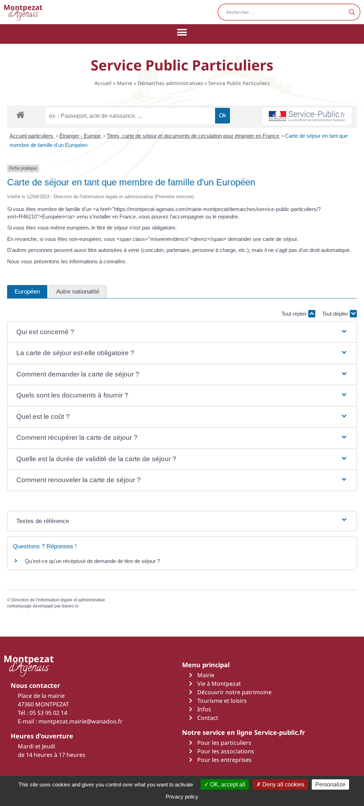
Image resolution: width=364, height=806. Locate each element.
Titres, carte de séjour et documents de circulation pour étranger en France (193, 136)
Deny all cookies (282, 784)
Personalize (330, 784)
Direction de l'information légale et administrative (58, 599)
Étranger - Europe (80, 136)
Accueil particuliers (32, 136)
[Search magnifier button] (352, 12)
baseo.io (70, 606)
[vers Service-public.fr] (307, 116)
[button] (182, 32)
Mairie (124, 83)
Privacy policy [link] (182, 797)
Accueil (103, 83)
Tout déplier (336, 314)
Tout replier (295, 314)
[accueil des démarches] (20, 114)
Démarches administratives (170, 83)
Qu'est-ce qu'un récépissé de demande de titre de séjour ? (92, 561)
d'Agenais (23, 11)
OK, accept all (227, 784)
